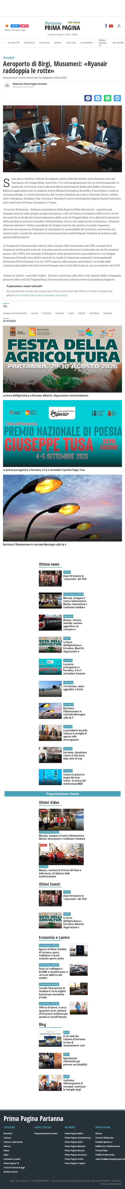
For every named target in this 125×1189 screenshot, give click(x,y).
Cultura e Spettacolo (13, 1141)
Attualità (13, 42)
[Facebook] (106, 26)
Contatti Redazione (104, 1137)
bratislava (94, 313)
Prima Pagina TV (11, 1163)
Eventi (6, 1150)
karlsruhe (46, 313)
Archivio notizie (11, 1171)
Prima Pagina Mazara (75, 1150)
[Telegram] (117, 98)
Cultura (71, 42)
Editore (98, 1133)
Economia (86, 42)
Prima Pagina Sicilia (74, 1159)
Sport (57, 42)
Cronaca (29, 42)
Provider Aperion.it (103, 1141)
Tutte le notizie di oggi (14, 1167)
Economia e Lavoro (12, 1159)
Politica (44, 42)
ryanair (34, 313)
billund (82, 313)
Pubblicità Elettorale (104, 1154)
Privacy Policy (101, 1150)
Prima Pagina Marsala (75, 1146)
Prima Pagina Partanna (76, 1154)
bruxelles (108, 313)
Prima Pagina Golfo (74, 1141)
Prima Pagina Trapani (75, 1163)
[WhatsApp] (107, 98)
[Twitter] (98, 98)
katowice (60, 313)
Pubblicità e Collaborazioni (107, 1146)
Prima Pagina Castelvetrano (78, 1137)
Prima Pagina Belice (74, 1133)
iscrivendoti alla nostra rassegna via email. (41, 295)
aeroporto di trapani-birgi (15, 313)
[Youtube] (111, 26)
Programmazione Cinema (46, 1133)
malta (71, 313)
